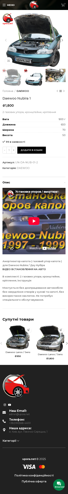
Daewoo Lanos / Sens (17, 352)
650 (63, 124)
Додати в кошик (32, 150)
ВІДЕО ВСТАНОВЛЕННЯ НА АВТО (24, 269)
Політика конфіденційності (34, 475)
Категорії (9, 440)
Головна (7, 91)
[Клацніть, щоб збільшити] (8, 61)
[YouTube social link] (9, 404)
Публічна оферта (34, 481)
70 (64, 129)
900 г (62, 119)
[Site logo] (34, 4)
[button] (29, 330)
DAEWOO (23, 91)
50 (64, 135)
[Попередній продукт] (57, 91)
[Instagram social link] (4, 404)
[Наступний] (64, 91)
